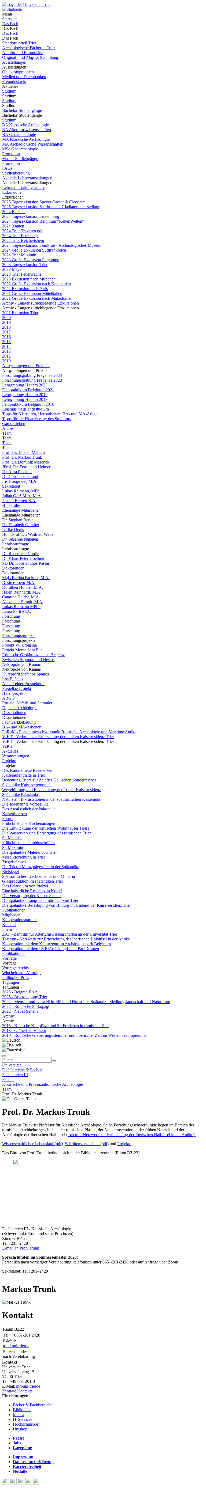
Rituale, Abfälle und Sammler (27, 703)
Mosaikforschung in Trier (23, 857)
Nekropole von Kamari (21, 664)
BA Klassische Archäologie (25, 125)
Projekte (9, 760)
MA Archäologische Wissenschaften (32, 144)
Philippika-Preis (15, 977)
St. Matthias (12, 838)
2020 (6, 317)
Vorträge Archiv (15, 968)
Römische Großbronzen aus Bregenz (33, 654)
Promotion (11, 153)
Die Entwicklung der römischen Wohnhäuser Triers (45, 828)
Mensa (18, 1414)
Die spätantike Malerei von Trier (29, 852)
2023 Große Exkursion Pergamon (30, 259)
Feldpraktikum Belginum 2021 (28, 390)
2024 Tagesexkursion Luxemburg (30, 216)
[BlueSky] (14, 1483)
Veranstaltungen (15, 756)
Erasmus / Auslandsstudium (25, 409)
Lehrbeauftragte (15, 544)
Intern (7, 929)
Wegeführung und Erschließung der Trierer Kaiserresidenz (51, 789)
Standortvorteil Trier (19, 43)
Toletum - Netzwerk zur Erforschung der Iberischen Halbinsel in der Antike (66, 939)
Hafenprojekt (13, 693)
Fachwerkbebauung (19, 722)
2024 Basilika (13, 211)
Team (7, 433)
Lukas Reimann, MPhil (22, 491)
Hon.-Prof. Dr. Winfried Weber (28, 534)
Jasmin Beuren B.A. (19, 500)
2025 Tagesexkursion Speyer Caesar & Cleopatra (44, 202)
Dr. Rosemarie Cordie (20, 553)
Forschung (11, 616)
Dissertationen (14, 712)
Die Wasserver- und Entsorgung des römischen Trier (46, 833)
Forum (7, 818)
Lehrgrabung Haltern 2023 (24, 385)
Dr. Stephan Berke (18, 520)
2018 (6, 327)
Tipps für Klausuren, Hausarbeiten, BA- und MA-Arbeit (50, 414)
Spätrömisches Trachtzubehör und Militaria (38, 876)
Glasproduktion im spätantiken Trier (32, 881)
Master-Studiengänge (20, 158)
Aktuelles (10, 86)
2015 (6, 341)
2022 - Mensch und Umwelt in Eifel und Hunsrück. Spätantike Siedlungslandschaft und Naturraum (86, 1001)
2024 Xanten (13, 226)
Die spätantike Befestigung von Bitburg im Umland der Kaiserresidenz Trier (66, 905)
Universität (11, 1065)
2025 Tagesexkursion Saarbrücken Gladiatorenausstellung (51, 206)
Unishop (20, 1429)
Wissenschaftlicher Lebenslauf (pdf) (32, 1143)
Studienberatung (16, 173)
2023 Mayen (13, 269)
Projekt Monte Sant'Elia (22, 650)
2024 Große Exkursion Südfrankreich (34, 250)
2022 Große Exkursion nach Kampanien (36, 284)
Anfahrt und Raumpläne (22, 52)
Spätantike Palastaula (20, 794)
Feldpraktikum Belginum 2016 (28, 404)
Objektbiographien (18, 72)
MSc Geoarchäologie (20, 149)
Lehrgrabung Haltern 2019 (24, 394)
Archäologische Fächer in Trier (28, 47)
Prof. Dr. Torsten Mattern (23, 452)
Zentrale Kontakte (17, 1391)
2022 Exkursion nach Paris (25, 288)
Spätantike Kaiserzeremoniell (27, 785)
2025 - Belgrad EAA (20, 992)
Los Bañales (12, 679)
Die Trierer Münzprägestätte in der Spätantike (40, 866)
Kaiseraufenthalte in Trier (23, 775)
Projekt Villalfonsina (19, 645)
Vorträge (9, 958)
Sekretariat (11, 486)
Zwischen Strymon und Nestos (28, 659)
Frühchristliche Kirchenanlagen (28, 823)
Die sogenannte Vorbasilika (25, 804)
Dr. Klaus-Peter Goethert (23, 558)
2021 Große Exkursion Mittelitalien (32, 293)
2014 (6, 346)
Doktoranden (13, 568)
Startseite (9, 19)
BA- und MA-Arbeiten (21, 727)
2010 (6, 361)
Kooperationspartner (19, 919)
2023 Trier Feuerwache (22, 274)
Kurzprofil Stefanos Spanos (25, 674)
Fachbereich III (15, 1074)
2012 (6, 356)
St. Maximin (12, 847)
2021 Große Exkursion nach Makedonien (37, 298)
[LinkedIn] (36, 1483)
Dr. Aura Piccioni (17, 471)
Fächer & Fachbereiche (32, 1405)
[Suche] (4, 1056)
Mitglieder (11, 915)
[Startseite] (26, 4)
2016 (6, 337)
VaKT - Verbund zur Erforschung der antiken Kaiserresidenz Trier (58, 736)
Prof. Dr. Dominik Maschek (25, 462)
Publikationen (13, 910)
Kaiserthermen (14, 813)
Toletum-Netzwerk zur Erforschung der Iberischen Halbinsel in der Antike (130, 1134)
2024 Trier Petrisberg (20, 235)
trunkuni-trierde (16, 1345)
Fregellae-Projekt (16, 688)
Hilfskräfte (11, 505)
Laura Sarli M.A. (16, 611)
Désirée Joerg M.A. (18, 582)
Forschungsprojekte (18, 635)
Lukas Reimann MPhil (21, 606)
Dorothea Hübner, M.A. (22, 587)
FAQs (7, 168)
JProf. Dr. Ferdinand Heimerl (27, 467)
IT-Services (22, 1419)
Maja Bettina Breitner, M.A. (26, 577)
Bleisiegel (10, 871)
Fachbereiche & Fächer (22, 1070)
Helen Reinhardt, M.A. (21, 592)
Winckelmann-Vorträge (21, 972)
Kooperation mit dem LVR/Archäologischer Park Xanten (50, 948)
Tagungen (10, 982)
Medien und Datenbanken (24, 76)
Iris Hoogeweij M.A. (20, 481)
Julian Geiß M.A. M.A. (22, 496)
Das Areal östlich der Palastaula (29, 809)
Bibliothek (22, 1409)
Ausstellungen (14, 62)
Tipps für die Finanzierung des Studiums (36, 418)
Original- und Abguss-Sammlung (30, 57)
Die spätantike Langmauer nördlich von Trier (40, 900)
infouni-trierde (28, 1386)
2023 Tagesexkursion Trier (24, 264)
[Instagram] (29, 1483)
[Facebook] (6, 1483)
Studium (9, 91)
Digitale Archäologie (19, 707)
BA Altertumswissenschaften (26, 129)
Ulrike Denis (13, 529)
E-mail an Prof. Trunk (20, 1248)
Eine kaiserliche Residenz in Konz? (32, 891)
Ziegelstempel (14, 862)
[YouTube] (21, 1483)
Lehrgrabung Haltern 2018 (24, 399)
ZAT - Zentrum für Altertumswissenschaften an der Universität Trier (59, 934)
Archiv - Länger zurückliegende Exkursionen (40, 303)
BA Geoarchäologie (19, 134)
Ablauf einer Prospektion (23, 683)
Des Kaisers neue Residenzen (27, 770)
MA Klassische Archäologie (26, 139)
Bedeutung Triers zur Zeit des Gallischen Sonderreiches (49, 780)
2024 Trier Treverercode (22, 231)
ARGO (8, 698)
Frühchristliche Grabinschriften (28, 842)
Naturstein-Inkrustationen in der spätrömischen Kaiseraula (51, 799)
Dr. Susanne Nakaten (20, 539)
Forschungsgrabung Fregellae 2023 (32, 380)
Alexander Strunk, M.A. (22, 601)
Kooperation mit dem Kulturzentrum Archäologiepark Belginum (56, 944)
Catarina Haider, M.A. (21, 597)
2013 (6, 351)
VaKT (7, 746)
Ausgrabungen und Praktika (26, 365)
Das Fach (10, 23)
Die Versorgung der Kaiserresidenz (31, 895)
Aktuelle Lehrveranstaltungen (27, 178)
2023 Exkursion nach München (29, 279)
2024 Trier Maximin (19, 255)
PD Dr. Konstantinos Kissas (26, 563)
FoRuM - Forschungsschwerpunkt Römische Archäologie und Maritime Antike (69, 732)
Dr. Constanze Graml (20, 476)
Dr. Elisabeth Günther (20, 524)
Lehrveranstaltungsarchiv (23, 187)
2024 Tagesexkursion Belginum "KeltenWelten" (43, 221)
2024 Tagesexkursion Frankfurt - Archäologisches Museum (52, 245)
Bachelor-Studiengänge (22, 110)
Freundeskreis (14, 81)
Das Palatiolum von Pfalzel (25, 886)
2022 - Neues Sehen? (20, 1011)
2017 (6, 332)
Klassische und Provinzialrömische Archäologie (42, 1084)
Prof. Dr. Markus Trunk (22, 457)
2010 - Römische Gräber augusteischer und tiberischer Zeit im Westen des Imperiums (74, 1035)
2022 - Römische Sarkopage (26, 1006)
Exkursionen (13, 192)
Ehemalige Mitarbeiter (21, 510)
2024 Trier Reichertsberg (23, 240)
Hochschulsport (26, 1424)
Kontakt (9, 924)
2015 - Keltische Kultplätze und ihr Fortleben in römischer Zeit (55, 1025)
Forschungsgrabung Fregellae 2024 (32, 375)
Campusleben (13, 423)
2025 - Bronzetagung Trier (24, 996)
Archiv (8, 428)
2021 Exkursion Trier (20, 312)
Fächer (8, 1079)
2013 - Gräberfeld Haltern (24, 1030)
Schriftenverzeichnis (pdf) (87, 1143)
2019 (6, 322)
